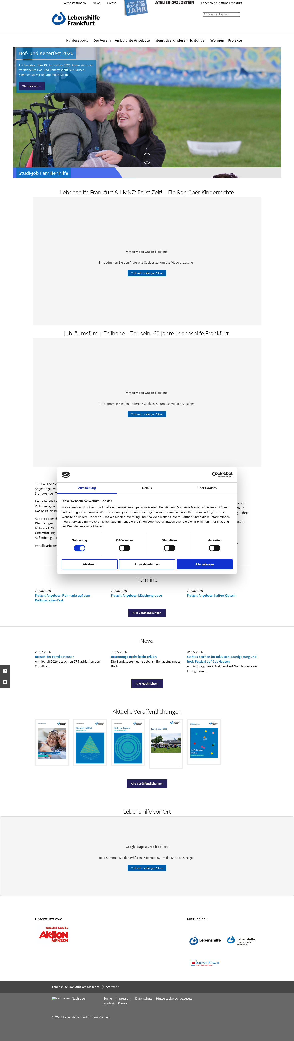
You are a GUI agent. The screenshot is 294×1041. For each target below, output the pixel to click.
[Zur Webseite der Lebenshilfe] (205, 956)
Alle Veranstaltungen (147, 613)
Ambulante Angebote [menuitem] (132, 40)
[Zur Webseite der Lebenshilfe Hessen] (241, 956)
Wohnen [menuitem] (217, 40)
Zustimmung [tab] (87, 488)
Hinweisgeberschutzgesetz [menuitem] (174, 998)
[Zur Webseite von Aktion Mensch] (53, 943)
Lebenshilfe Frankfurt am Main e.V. (76, 987)
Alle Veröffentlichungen (147, 783)
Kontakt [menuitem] (109, 1003)
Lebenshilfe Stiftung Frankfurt (221, 3)
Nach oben (79, 998)
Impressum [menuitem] (123, 998)
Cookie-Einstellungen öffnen (147, 273)
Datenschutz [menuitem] (143, 998)
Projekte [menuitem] (235, 40)
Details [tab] (147, 488)
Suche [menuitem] (108, 998)
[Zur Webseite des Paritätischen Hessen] (205, 966)
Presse (111, 3)
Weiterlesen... (31, 86)
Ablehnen (89, 564)
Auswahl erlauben (147, 564)
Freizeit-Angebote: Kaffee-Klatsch (211, 595)
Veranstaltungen (74, 3)
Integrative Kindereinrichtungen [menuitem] (180, 40)
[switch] (124, 548)
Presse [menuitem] (122, 1003)
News (96, 3)
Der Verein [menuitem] (102, 40)
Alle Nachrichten (147, 683)
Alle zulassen (204, 564)
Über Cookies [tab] (207, 488)
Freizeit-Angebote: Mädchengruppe (136, 595)
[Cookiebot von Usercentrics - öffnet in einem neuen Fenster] (215, 475)
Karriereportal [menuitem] (78, 40)
